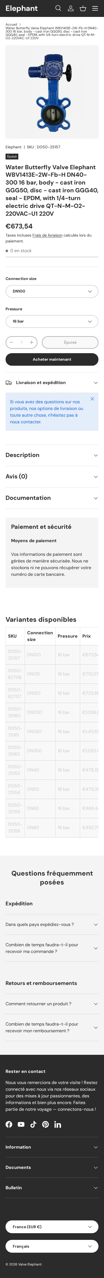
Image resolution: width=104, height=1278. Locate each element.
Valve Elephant (30, 1264)
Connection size (21, 278)
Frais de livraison (47, 235)
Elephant (14, 146)
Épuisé (70, 342)
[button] (83, 8)
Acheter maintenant (52, 359)
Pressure (14, 308)
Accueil (11, 24)
